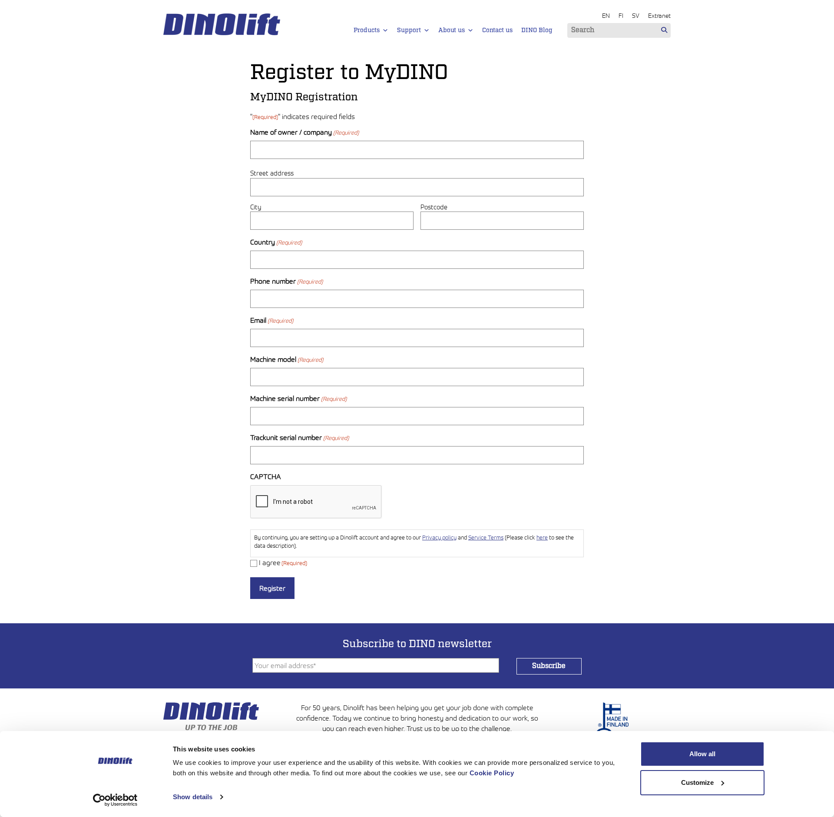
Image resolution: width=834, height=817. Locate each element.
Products (367, 30)
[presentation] (316, 502)
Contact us (497, 30)
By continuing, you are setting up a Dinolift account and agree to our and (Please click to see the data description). (414, 541)
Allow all (702, 753)
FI (621, 15)
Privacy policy (439, 537)
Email (271, 320)
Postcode (433, 206)
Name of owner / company (304, 132)
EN (606, 15)
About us (451, 30)
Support (409, 30)
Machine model (286, 359)
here (542, 537)
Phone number (286, 281)
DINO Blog (537, 30)
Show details (192, 796)
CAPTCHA (265, 476)
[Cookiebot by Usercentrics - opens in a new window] (115, 800)
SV (635, 15)
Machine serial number (298, 398)
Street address (272, 173)
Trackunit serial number (299, 437)
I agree (283, 562)
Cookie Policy (492, 773)
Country (276, 242)
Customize (697, 782)
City (255, 206)
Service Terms (485, 537)
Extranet (659, 15)
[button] (385, 30)
